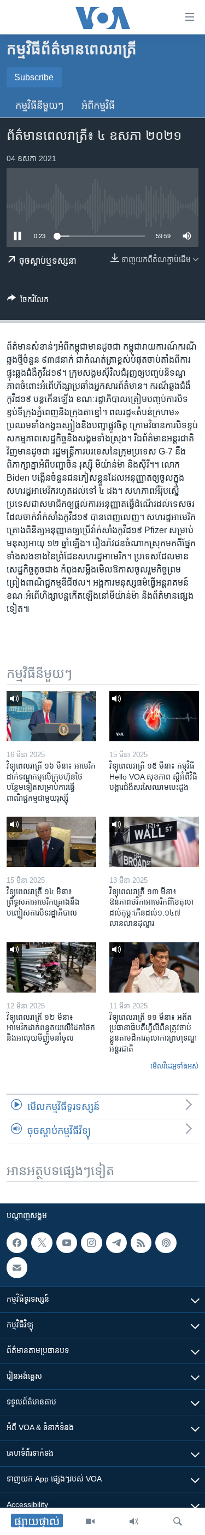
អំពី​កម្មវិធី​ (98, 105)
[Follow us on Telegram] (116, 1242)
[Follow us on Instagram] (91, 1242)
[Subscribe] (17, 1267)
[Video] (90, 1521)
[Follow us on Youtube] (66, 1242)
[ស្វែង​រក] (177, 1521)
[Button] (28, 301)
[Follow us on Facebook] (17, 1242)
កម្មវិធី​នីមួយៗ (39, 105)
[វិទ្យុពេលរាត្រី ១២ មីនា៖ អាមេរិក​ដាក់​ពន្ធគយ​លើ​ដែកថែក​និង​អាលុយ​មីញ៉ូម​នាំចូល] (51, 967)
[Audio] (134, 1521)
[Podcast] (165, 1242)
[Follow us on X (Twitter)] (41, 1242)
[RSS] (141, 1242)
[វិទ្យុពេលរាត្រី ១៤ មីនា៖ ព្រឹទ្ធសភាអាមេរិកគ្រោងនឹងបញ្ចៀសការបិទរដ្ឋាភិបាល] (51, 842)
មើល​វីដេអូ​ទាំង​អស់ (174, 1066)
